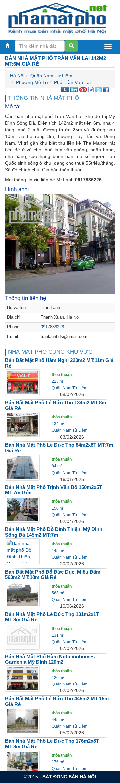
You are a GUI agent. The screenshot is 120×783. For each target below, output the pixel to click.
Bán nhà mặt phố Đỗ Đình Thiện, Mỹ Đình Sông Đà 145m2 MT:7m (53, 532)
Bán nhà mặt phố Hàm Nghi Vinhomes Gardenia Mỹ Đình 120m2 (50, 659)
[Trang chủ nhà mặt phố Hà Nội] (57, 18)
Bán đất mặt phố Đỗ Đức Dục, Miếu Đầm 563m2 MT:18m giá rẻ (52, 574)
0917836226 (52, 327)
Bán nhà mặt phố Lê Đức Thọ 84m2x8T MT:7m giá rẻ (59, 447)
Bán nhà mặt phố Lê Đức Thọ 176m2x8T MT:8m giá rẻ (52, 743)
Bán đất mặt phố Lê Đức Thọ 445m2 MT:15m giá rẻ (57, 701)
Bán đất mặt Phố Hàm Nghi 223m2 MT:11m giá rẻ (59, 363)
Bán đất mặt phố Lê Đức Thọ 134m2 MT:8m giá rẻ (55, 405)
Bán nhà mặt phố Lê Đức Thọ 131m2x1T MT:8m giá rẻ (52, 617)
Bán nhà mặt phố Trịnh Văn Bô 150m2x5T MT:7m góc (53, 489)
